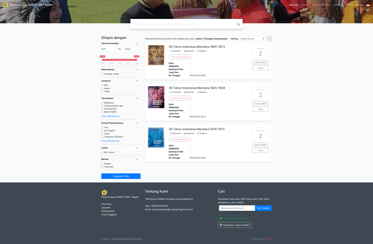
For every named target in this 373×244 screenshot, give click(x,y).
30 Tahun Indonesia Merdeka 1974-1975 (197, 129)
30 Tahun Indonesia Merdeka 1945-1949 (197, 88)
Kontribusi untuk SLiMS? (236, 225)
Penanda (190, 51)
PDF (106, 85)
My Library (109, 152)
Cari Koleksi (263, 208)
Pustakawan (339, 4)
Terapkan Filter (121, 176)
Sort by (234, 38)
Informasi (306, 4)
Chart (106, 133)
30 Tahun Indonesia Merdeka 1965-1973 (197, 46)
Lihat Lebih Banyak (110, 116)
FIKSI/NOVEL (110, 109)
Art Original (109, 130)
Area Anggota (356, 4)
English (107, 163)
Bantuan (326, 4)
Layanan (105, 207)
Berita (316, 4)
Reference (109, 102)
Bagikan (203, 51)
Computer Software (113, 136)
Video (107, 91)
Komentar (176, 51)
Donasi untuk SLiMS (235, 218)
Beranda (293, 4)
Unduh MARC (260, 62)
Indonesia (108, 166)
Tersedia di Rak (111, 74)
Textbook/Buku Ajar (113, 106)
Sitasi (260, 68)
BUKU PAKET (110, 112)
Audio (107, 88)
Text (106, 127)
